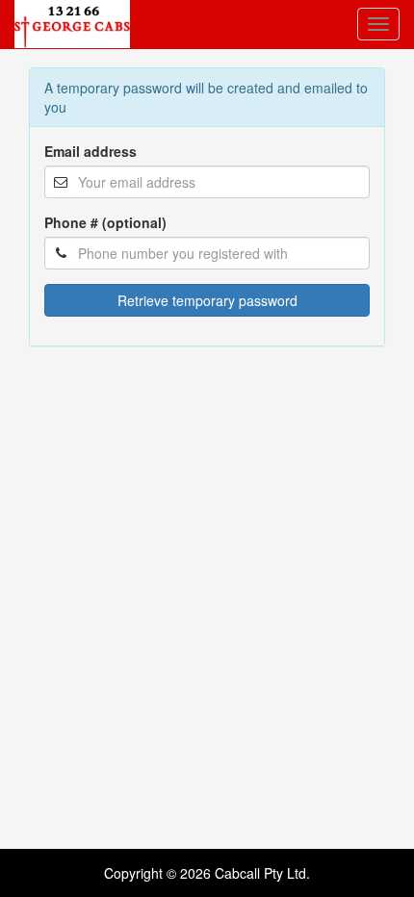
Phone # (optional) (105, 222)
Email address (90, 151)
